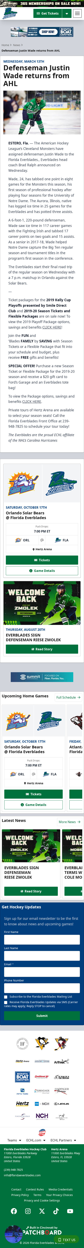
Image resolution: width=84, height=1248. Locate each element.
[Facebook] (13, 1211)
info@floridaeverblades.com (22, 1175)
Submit (42, 1016)
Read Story (44, 649)
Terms (37, 1195)
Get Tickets (50, 13)
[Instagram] (27, 1211)
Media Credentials (61, 1189)
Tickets (44, 560)
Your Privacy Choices (59, 1195)
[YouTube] (70, 1211)
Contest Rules (35, 1189)
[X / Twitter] (42, 1211)
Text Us (69, 1240)
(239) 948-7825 (13, 1170)
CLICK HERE (51, 327)
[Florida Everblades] (9, 13)
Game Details (44, 571)
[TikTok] (56, 1211)
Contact (16, 1189)
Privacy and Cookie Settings (42, 1200)
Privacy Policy (20, 1195)
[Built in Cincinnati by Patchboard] (42, 1230)
